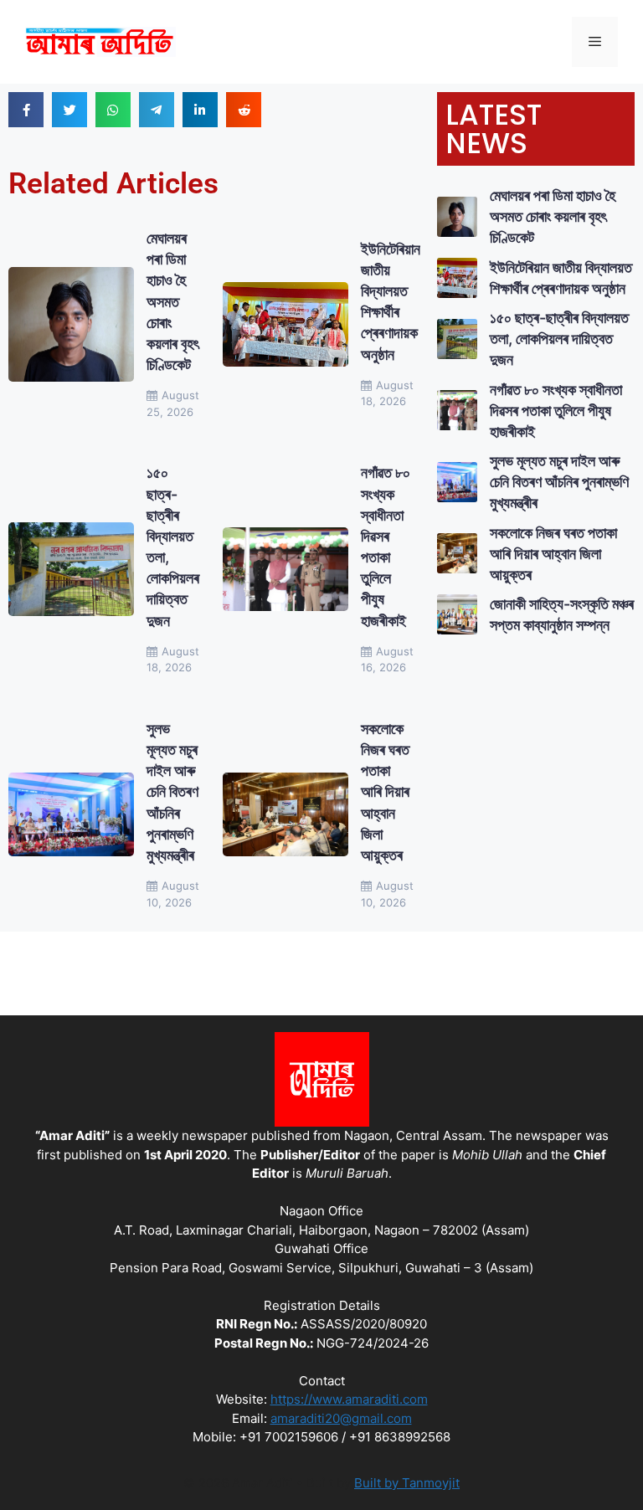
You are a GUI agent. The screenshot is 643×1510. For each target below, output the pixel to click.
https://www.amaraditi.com (349, 1399)
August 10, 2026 (173, 894)
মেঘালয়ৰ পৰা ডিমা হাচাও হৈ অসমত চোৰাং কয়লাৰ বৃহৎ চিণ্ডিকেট (172, 301)
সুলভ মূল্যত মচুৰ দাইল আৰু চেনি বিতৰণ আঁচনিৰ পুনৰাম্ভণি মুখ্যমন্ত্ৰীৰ (172, 792)
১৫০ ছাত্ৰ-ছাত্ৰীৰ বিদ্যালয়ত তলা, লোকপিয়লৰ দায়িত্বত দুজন (559, 338)
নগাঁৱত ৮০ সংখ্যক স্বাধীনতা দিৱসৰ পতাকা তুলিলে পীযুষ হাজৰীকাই (556, 410)
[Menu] (595, 42)
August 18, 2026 (387, 393)
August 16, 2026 (387, 660)
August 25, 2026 (173, 403)
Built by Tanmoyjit (407, 1483)
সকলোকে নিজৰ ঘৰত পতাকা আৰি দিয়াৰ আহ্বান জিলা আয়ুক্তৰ (385, 792)
